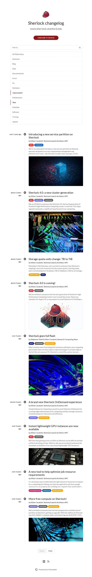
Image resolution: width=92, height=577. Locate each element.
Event (14, 78)
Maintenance (17, 98)
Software (15, 112)
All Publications (18, 54)
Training (15, 117)
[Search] (79, 47)
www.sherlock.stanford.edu (46, 28)
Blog (14, 64)
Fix (13, 83)
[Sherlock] (46, 15)
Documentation (18, 73)
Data (14, 69)
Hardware (16, 88)
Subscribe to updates (46, 38)
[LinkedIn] (45, 561)
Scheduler (16, 107)
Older (50, 551)
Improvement (18, 93)
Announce (16, 59)
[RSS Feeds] (48, 561)
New (14, 102)
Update (15, 122)
